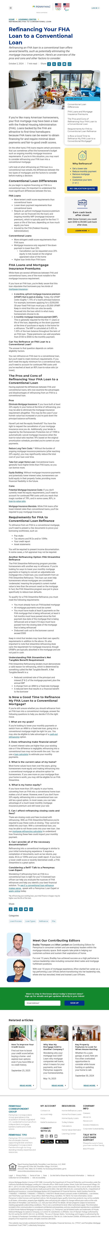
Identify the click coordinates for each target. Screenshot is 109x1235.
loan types (30, 921)
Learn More (81, 231)
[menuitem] (43, 8)
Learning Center (27, 19)
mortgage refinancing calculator (27, 831)
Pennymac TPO (18, 1135)
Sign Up (74, 1003)
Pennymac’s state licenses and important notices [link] (27, 1198)
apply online (14, 891)
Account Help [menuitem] (46, 1114)
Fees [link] (45, 1175)
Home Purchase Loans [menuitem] (71, 1114)
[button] (69, 64)
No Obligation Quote (82, 188)
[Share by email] (64, 64)
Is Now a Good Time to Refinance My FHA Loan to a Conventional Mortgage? (81, 138)
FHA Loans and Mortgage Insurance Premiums (80, 112)
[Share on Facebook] (49, 64)
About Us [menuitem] (87, 1117)
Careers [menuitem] (86, 1113)
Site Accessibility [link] (38, 1178)
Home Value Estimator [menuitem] (71, 1130)
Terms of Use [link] (35, 1175)
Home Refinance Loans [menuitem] (72, 1111)
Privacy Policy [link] (21, 1175)
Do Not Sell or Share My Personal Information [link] (67, 1175)
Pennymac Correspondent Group (19, 1109)
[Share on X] (59, 64)
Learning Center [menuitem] (69, 1134)
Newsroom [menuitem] (88, 1121)
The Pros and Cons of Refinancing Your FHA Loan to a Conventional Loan (82, 121)
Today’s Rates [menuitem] (68, 1122)
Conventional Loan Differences (77, 105)
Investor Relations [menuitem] (90, 1125)
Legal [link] (11, 1175)
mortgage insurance (18, 289)
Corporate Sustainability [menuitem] (93, 1129)
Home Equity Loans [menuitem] (70, 1118)
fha (53, 921)
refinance (43, 921)
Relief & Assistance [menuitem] (48, 1122)
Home (11, 19)
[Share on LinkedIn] (54, 64)
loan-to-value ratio (17, 501)
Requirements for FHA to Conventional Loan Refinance (82, 130)
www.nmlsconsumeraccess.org (30, 1171)
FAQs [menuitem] (43, 1118)
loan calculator (21, 754)
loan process (16, 921)
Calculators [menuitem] (67, 1126)
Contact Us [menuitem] (45, 1111)
